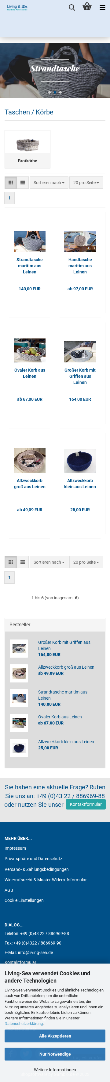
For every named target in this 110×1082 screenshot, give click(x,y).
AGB (9, 890)
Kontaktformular (86, 804)
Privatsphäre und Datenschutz (33, 858)
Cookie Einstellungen (24, 900)
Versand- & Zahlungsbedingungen (37, 869)
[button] (11, 182)
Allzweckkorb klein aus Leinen (80, 483)
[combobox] (49, 182)
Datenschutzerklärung (24, 1023)
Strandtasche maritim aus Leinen (29, 265)
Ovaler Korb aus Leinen (29, 373)
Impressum (15, 848)
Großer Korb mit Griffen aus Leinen (80, 376)
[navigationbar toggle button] (102, 7)
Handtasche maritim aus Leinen (80, 265)
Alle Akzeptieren (55, 1036)
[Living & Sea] (15, 7)
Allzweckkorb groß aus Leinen (30, 483)
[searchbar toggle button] (71, 7)
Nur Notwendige (55, 1054)
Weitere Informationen (55, 1069)
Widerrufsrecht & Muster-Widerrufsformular (46, 879)
